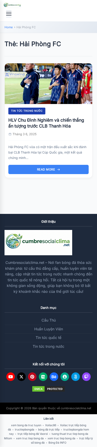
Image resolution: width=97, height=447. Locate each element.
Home (9, 27)
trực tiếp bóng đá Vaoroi (33, 433)
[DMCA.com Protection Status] (48, 389)
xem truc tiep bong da (30, 438)
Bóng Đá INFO (57, 442)
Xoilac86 (50, 425)
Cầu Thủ (49, 320)
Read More (46, 169)
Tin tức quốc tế (48, 337)
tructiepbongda (24, 429)
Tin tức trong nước (27, 110)
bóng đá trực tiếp (49, 429)
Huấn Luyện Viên (48, 329)
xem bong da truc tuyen (26, 425)
